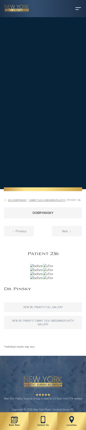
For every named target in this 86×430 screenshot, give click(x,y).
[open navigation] (74, 9)
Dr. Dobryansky (17, 200)
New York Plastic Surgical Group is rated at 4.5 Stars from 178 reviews (43, 398)
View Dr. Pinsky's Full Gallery (43, 307)
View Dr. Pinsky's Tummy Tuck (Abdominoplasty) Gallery (43, 322)
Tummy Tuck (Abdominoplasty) (47, 200)
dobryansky (43, 213)
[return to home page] (15, 14)
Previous (20, 231)
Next (65, 231)
